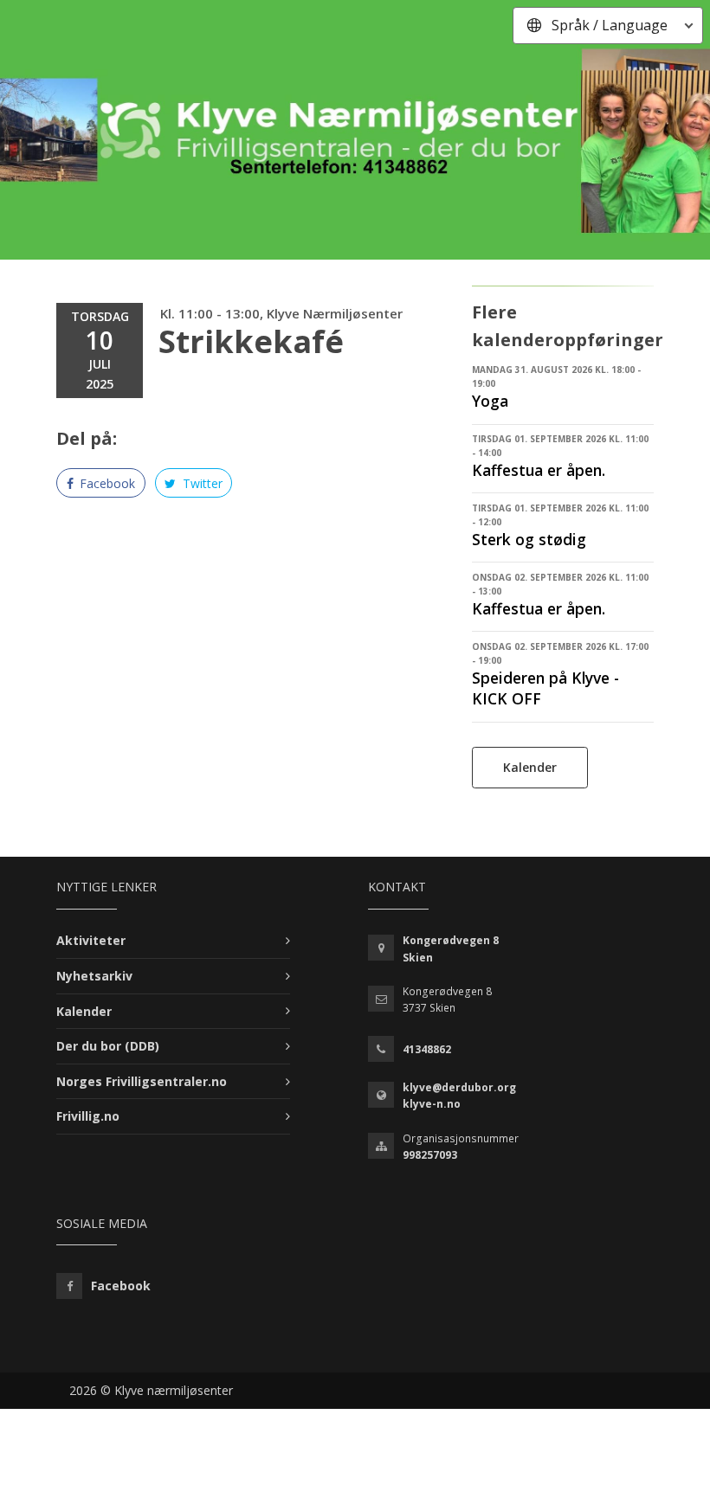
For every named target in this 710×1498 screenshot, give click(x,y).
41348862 (427, 1049)
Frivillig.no (87, 1116)
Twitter (201, 483)
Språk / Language (610, 25)
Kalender (530, 767)
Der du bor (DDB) (107, 1046)
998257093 (430, 1155)
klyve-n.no (432, 1103)
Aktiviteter (91, 940)
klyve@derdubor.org (459, 1087)
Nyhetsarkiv (94, 976)
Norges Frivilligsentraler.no (141, 1081)
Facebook (105, 483)
